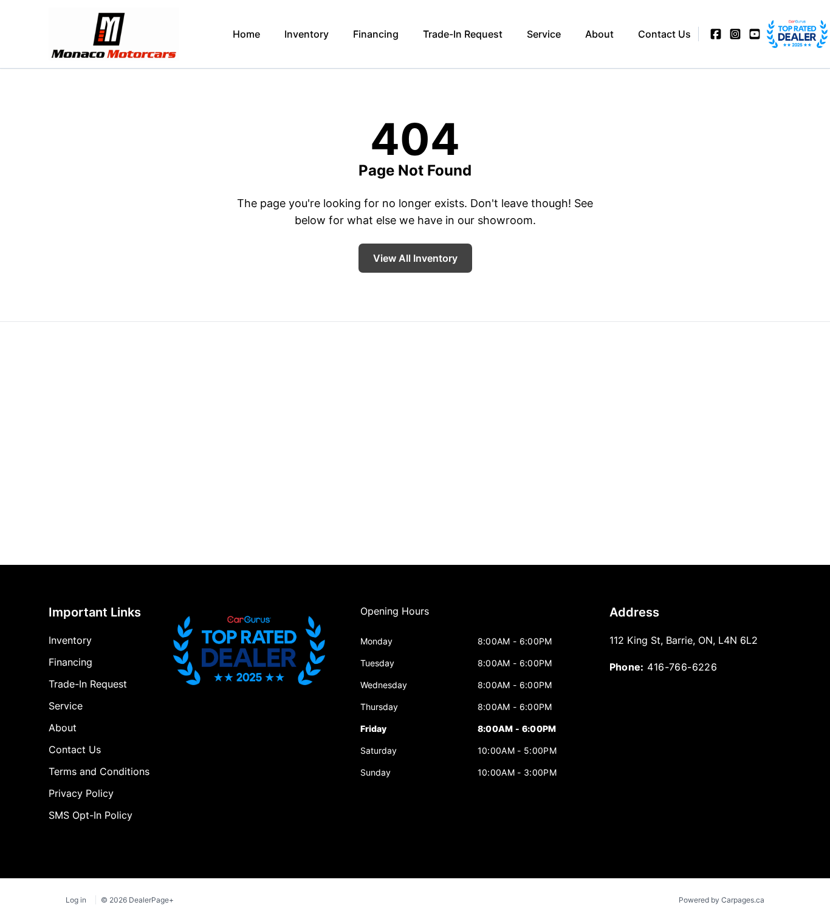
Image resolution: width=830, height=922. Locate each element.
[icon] (774, 34)
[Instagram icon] (735, 34)
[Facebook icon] (715, 34)
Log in (76, 899)
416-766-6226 (682, 667)
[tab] (394, 617)
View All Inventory (415, 258)
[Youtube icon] (754, 34)
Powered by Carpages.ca (721, 899)
